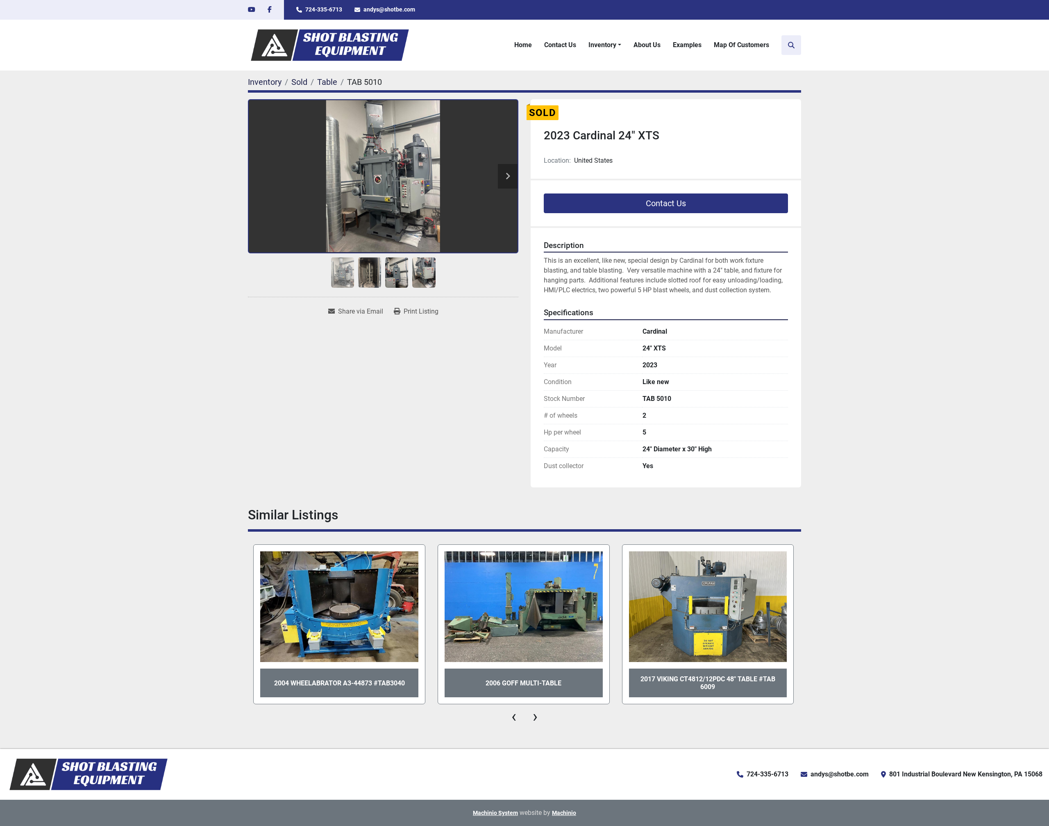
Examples (687, 45)
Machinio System (495, 813)
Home (523, 45)
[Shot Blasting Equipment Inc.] (88, 774)
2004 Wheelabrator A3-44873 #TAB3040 (339, 683)
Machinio (564, 813)
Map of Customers (741, 45)
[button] (604, 45)
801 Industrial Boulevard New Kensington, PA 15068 (965, 774)
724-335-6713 (323, 9)
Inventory (602, 45)
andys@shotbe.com (389, 9)
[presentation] (513, 716)
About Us (647, 45)
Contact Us (560, 45)
